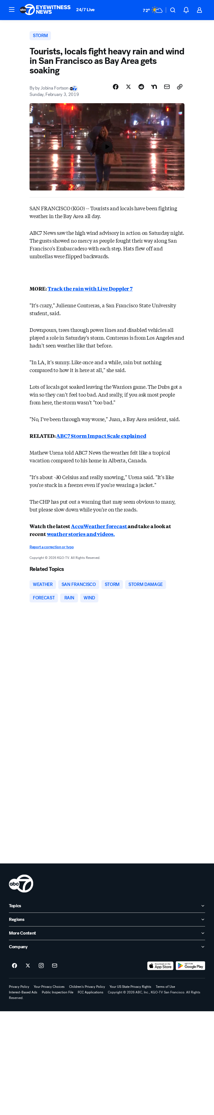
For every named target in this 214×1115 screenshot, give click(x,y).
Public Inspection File (57, 992)
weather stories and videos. (81, 533)
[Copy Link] (179, 86)
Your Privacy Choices (49, 986)
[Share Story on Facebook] (115, 86)
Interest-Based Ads (23, 992)
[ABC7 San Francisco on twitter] (27, 965)
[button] (12, 9)
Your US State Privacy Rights (130, 986)
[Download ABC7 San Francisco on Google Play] (190, 965)
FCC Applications (90, 992)
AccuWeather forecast (99, 526)
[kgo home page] (21, 883)
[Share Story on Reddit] (141, 86)
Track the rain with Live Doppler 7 (90, 288)
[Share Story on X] (128, 86)
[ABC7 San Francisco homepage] (45, 10)
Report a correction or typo (52, 547)
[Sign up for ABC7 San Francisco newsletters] (54, 965)
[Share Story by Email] (167, 86)
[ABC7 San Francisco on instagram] (41, 965)
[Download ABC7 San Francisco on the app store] (160, 965)
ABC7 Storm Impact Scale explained (101, 435)
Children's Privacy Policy (87, 986)
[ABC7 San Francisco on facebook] (14, 965)
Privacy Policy (19, 986)
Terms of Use (165, 986)
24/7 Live (85, 10)
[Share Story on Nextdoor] (154, 86)
